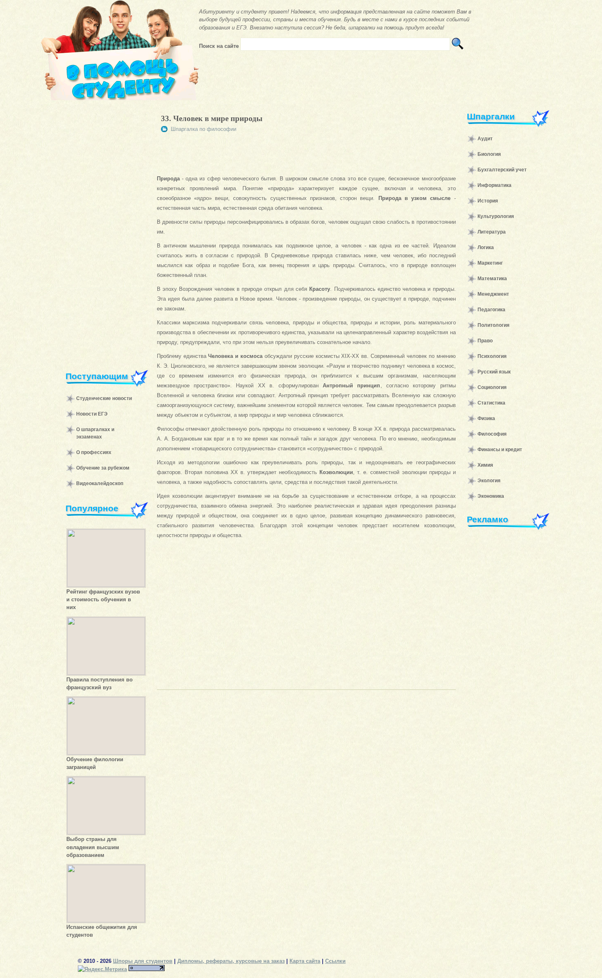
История (488, 201)
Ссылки (335, 961)
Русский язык (494, 372)
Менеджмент (493, 294)
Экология (489, 480)
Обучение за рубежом (102, 468)
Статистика (491, 403)
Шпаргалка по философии (203, 129)
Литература (492, 232)
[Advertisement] (103, 230)
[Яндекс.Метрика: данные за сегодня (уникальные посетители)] (102, 969)
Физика (486, 418)
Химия (485, 465)
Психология (492, 356)
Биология (489, 154)
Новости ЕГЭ (92, 414)
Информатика (494, 185)
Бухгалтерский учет (502, 170)
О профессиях (93, 452)
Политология (493, 325)
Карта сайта (305, 961)
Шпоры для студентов (142, 961)
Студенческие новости (104, 398)
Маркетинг (490, 263)
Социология (492, 387)
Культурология (496, 216)
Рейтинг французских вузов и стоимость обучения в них (103, 599)
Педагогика (491, 310)
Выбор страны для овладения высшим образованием (92, 847)
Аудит (485, 139)
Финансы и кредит (500, 449)
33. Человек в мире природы (212, 118)
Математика (492, 278)
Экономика (491, 496)
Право (485, 341)
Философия (492, 434)
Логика (486, 247)
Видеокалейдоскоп (99, 483)
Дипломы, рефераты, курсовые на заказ (231, 961)
